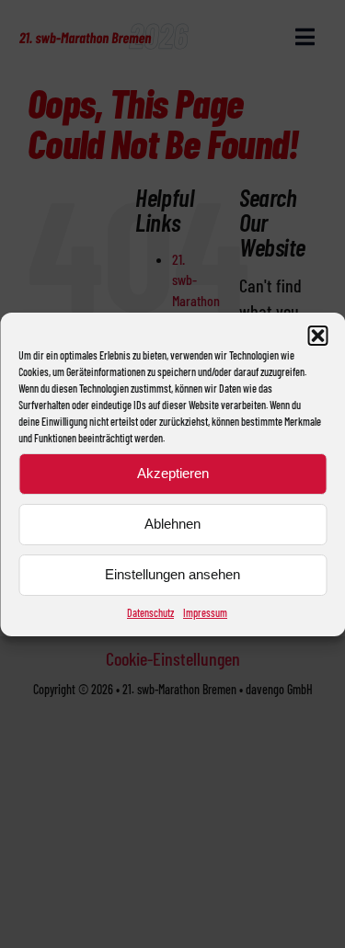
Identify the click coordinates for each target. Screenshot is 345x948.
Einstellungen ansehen (172, 574)
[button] (317, 335)
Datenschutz (150, 612)
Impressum (205, 612)
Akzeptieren (173, 473)
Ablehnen (172, 523)
